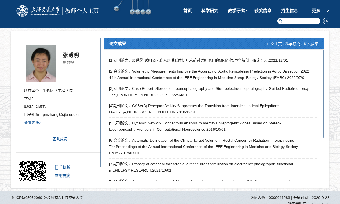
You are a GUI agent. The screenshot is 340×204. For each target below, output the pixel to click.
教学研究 (236, 10)
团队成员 (60, 139)
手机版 (64, 167)
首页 (187, 10)
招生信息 (289, 10)
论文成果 (311, 44)
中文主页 (274, 44)
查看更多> (32, 122)
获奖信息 (262, 10)
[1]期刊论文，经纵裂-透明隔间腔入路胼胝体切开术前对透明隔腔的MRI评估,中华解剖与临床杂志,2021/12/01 (198, 60)
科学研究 (209, 10)
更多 (316, 10)
